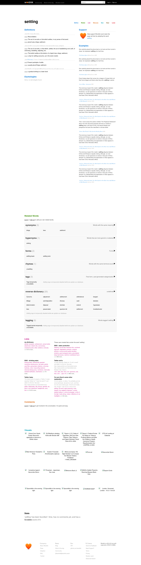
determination (30, 305)
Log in (26, 220)
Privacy (88, 553)
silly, (36, 386)
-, (60, 373)
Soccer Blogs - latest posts (85, 84)
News (57, 543)
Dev (71, 543)
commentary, (41, 346)
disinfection (39, 371)
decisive (95, 301)
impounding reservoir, (39, 368)
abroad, (26, 344)
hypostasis (96, 305)
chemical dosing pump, (30, 370)
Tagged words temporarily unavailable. (34, 326)
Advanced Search (90, 558)
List (89, 23)
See (102, 23)
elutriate (62, 305)
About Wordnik (44, 546)
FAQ (41, 553)
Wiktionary (30, 59)
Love (113, 23)
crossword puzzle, (29, 348)
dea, (62, 371)
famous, (40, 386)
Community (38, 3)
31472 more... (33, 390)
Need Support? (90, 548)
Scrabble (28, 519)
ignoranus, (73, 371)
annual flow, (63, 347)
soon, (46, 388)
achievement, (39, 344)
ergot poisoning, (68, 388)
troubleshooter (97, 309)
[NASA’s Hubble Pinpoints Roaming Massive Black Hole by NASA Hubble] (89, 472)
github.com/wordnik (76, 548)
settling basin (30, 256)
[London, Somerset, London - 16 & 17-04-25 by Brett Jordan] (107, 489)
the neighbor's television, (66, 390)
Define (76, 23)
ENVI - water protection (62, 345)
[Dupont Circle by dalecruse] (107, 470)
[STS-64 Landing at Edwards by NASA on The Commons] (107, 434)
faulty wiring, (63, 394)
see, (77, 371)
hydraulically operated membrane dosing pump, (34, 363)
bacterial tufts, (70, 347)
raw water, (41, 364)
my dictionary (29, 342)
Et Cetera (89, 543)
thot (25, 390)
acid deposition (47, 301)
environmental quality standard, (68, 351)
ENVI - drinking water (31, 360)
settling (89, 38)
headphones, (41, 388)
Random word (60, 3)
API (72, 546)
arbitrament (63, 297)
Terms (87, 551)
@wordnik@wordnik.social (62, 553)
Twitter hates (28, 377)
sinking (28, 243)
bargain (95, 297)
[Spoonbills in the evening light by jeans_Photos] (33, 489)
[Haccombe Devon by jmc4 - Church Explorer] (107, 452)
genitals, (45, 386)
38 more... (65, 396)
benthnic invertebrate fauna (72, 355)
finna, (65, 371)
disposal (45, 305)
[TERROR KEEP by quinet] (89, 488)
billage (28, 301)
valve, (32, 368)
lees (44, 230)
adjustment (46, 297)
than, (55, 373)
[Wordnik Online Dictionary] (28, 2)
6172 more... (30, 349)
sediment (62, 230)
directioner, (34, 388)
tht (65, 373)
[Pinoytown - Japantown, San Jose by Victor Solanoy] (52, 471)
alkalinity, (57, 347)
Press (41, 548)
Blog (56, 546)
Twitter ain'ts (58, 360)
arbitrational (80, 297)
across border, (46, 344)
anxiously (45, 348)
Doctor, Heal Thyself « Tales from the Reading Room (91, 131)
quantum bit (63, 309)
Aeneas (62, 301)
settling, (56, 388)
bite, (36, 346)
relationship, (31, 386)
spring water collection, (36, 366)
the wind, (61, 388)
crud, (29, 388)
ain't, (58, 373)
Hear (107, 23)
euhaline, (57, 353)
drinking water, (28, 362)
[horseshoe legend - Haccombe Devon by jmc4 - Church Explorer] (33, 471)
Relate (83, 23)
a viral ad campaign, (69, 392)
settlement (80, 309)
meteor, (69, 394)
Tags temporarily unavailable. (31, 283)
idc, (49, 386)
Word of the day (49, 3)
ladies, (26, 386)
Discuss (95, 23)
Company (43, 543)
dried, (36, 348)
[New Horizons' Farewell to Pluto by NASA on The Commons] (33, 452)
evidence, (40, 348)
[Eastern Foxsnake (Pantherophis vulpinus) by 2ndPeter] (52, 452)
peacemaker (47, 309)
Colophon (42, 551)
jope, (63, 373)
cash (78, 301)
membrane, (40, 370)
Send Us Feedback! (91, 546)
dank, (59, 371)
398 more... (60, 357)
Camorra (29, 297)
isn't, (68, 371)
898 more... (72, 373)
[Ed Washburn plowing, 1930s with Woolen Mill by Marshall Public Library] (52, 434)
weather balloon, (59, 392)
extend (79, 305)
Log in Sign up (112, 2)
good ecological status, (66, 353)
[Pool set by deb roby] (89, 452)
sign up (32, 220)
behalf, (33, 346)
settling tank (46, 256)
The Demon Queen (83, 55)
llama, (26, 388)
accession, (32, 344)
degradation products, (66, 349)
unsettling (29, 269)
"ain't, (56, 371)
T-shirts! (42, 556)
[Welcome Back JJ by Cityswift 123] (70, 470)
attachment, (27, 346)
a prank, (75, 390)
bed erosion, (61, 355)
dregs (28, 230)
